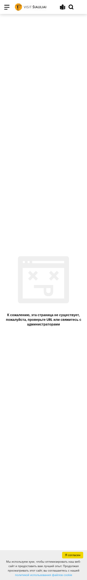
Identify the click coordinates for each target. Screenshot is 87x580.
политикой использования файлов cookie (43, 575)
